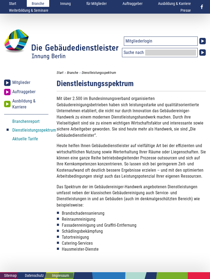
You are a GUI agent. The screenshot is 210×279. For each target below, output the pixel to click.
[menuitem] (12, 3)
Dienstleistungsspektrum (99, 73)
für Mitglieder (96, 3)
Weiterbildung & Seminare (28, 10)
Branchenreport (26, 121)
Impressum (60, 275)
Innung (65, 3)
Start (12, 3)
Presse (185, 10)
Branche (38, 3)
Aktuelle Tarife (25, 138)
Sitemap (10, 275)
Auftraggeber (132, 3)
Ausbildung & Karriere (174, 3)
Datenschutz (34, 275)
